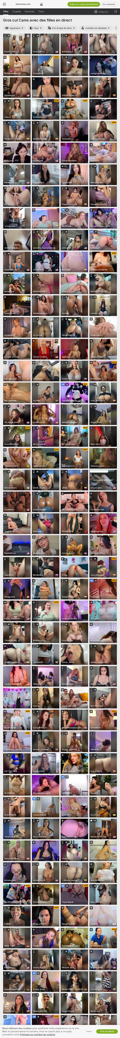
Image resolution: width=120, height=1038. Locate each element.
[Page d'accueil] (23, 4)
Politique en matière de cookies (37, 1034)
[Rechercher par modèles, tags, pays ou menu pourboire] (115, 11)
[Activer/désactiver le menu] (4, 4)
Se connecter (109, 4)
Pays (36, 28)
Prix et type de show (62, 28)
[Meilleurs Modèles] (41, 4)
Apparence (15, 28)
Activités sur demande (96, 28)
